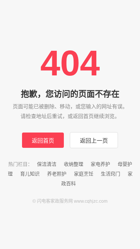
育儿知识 (30, 174)
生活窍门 (110, 174)
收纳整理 (73, 164)
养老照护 (56, 174)
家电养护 (100, 164)
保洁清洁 (46, 164)
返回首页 (43, 140)
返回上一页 (94, 140)
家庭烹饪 (83, 174)
